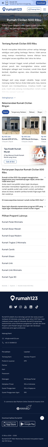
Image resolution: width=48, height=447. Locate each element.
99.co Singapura (29, 388)
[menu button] (44, 9)
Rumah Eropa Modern (11, 235)
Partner (4, 365)
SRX (25, 392)
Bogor (40, 112)
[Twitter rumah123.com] (15, 306)
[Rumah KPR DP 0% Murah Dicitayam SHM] (11, 126)
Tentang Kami (6, 357)
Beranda (4, 285)
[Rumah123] (12, 9)
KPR (25, 361)
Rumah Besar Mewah (11, 229)
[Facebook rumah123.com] (10, 306)
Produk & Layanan (8, 361)
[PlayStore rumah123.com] (27, 424)
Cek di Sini (10, 162)
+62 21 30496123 (11, 343)
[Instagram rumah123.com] (20, 306)
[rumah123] (24, 298)
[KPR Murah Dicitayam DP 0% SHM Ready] (30, 126)
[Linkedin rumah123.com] (31, 307)
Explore (12, 285)
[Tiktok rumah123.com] (37, 307)
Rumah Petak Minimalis (12, 222)
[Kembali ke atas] (42, 418)
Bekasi (31, 112)
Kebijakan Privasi (8, 384)
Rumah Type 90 (9, 277)
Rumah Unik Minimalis (12, 270)
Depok (5, 112)
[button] (3, 3)
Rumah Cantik (8, 249)
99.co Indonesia (29, 384)
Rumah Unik (7, 263)
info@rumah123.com (12, 338)
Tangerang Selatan (18, 112)
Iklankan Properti (30, 357)
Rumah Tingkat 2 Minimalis (14, 242)
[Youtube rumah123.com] (25, 306)
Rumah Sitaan (8, 256)
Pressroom (5, 374)
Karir (3, 369)
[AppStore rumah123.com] (10, 424)
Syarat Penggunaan (9, 388)
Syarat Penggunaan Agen (10, 392)
